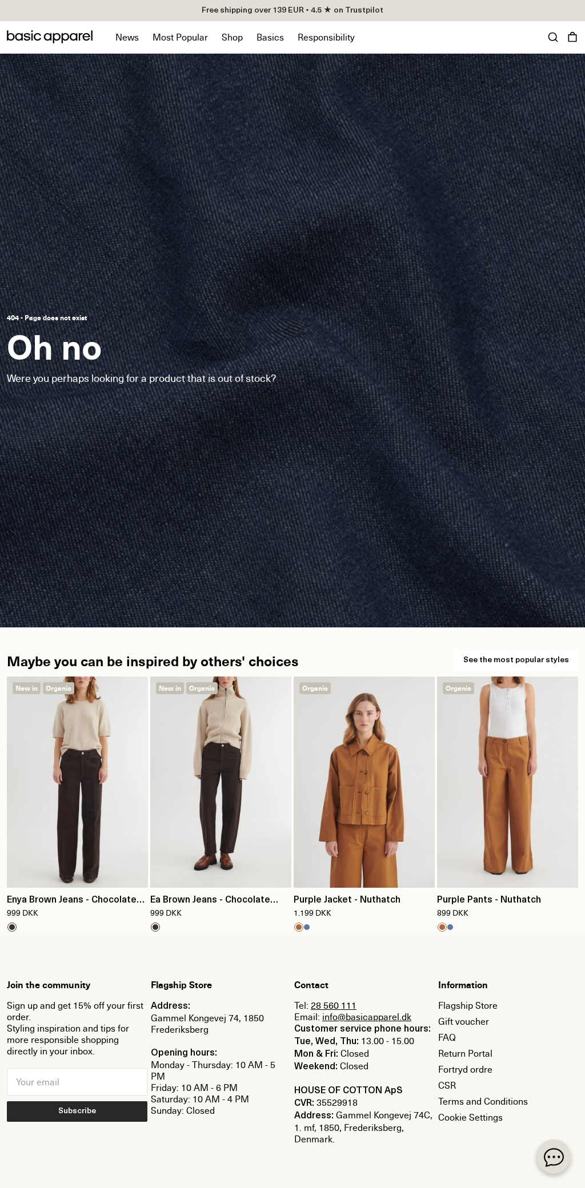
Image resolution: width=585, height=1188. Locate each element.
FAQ (447, 1037)
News (127, 37)
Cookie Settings (470, 1117)
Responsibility (326, 37)
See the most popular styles (516, 660)
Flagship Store (468, 1005)
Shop (232, 37)
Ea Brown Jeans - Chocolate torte (210, 901)
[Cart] (572, 37)
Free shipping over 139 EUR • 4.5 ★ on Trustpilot (292, 10)
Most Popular (180, 37)
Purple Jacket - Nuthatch (347, 900)
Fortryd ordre (465, 1069)
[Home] (50, 36)
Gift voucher (463, 1021)
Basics (270, 37)
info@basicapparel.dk (366, 1016)
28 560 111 (333, 1005)
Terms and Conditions (483, 1101)
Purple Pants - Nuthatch (489, 900)
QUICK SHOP (77, 871)
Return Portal (465, 1053)
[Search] (553, 37)
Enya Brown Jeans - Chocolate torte (72, 901)
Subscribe (77, 1111)
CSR (447, 1085)
